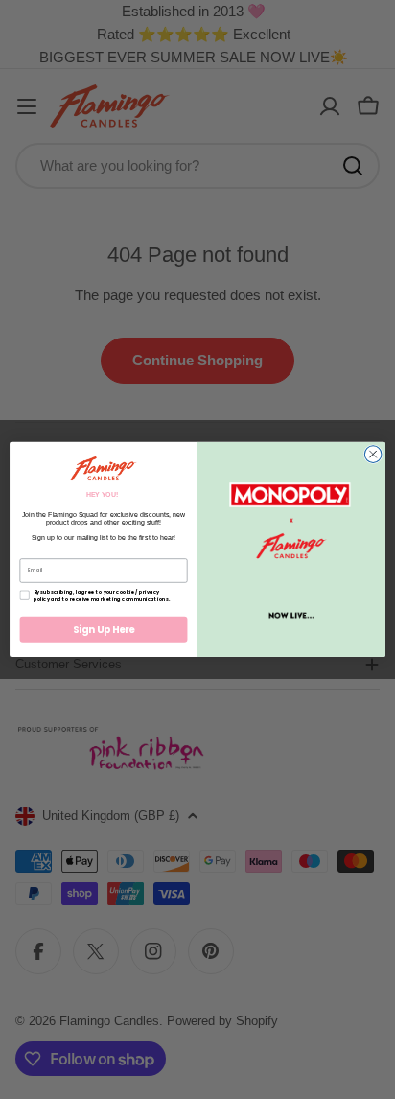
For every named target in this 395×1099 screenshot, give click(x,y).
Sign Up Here (104, 629)
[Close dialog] (373, 454)
